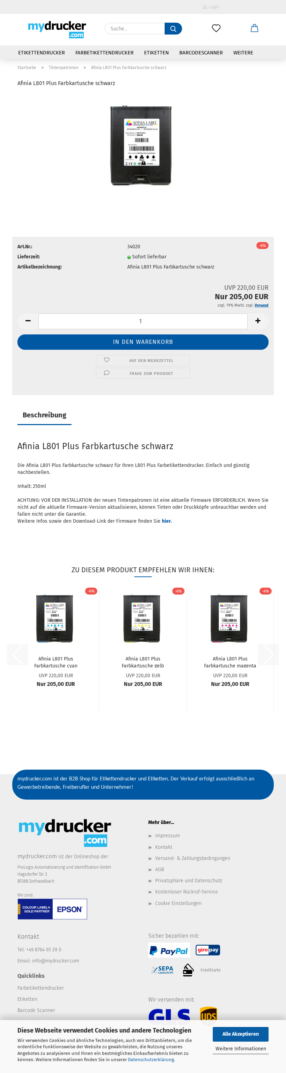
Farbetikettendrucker (104, 53)
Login (213, 7)
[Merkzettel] (216, 28)
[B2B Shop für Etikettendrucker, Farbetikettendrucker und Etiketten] (55, 29)
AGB (159, 869)
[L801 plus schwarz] (143, 146)
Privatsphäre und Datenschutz (188, 881)
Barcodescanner (201, 53)
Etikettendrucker (41, 53)
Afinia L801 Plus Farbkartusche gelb (143, 662)
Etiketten (156, 53)
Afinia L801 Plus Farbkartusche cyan (55, 662)
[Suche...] (173, 29)
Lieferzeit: (28, 257)
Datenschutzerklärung (151, 1059)
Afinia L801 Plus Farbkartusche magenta (230, 662)
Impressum (167, 836)
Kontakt (163, 847)
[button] (254, 28)
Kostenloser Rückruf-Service (186, 892)
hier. (167, 521)
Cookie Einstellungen (178, 903)
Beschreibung (44, 415)
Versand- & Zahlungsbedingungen (192, 858)
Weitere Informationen (241, 1049)
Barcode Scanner (36, 1010)
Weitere (243, 53)
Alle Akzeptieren (241, 1034)
